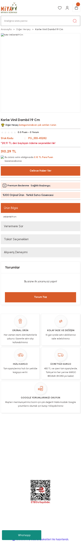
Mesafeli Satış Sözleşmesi (26, 441)
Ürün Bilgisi (11, 208)
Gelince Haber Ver (40, 170)
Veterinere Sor (13, 226)
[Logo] (11, 8)
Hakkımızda (57, 434)
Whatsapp (24, 535)
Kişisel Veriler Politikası (30, 434)
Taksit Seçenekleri (16, 239)
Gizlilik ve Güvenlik (60, 441)
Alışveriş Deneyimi (16, 252)
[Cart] (76, 8)
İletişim (31, 426)
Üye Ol (18, 426)
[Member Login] (67, 8)
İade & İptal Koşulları (53, 426)
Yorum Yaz (40, 296)
